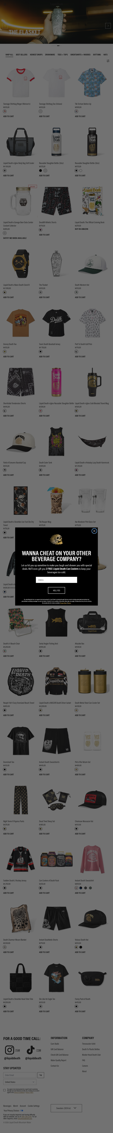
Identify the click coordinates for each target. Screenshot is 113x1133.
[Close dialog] (94, 531)
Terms (69, 603)
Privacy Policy (63, 603)
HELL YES (56, 590)
